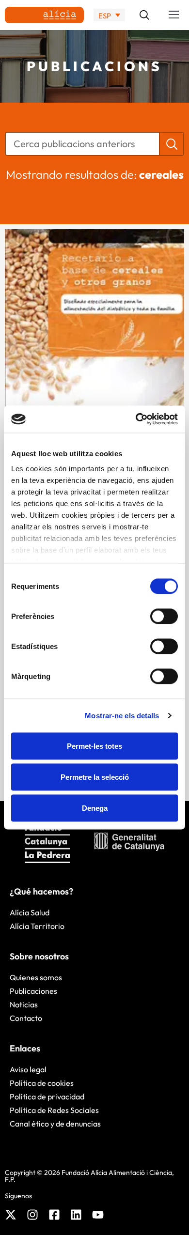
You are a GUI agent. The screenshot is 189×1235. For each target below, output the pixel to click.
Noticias (24, 1004)
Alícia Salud (29, 912)
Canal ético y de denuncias (55, 1123)
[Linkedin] (76, 1214)
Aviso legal (28, 1069)
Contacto (26, 1018)
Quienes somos (36, 977)
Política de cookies (42, 1083)
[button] (174, 15)
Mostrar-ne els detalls (122, 715)
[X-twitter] (10, 1214)
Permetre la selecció (95, 776)
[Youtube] (98, 1214)
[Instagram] (32, 1214)
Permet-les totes (94, 745)
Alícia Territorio (37, 926)
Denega (95, 807)
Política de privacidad (47, 1096)
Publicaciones (33, 991)
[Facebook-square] (54, 1214)
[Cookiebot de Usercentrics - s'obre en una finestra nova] (136, 419)
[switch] (164, 616)
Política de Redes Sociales (54, 1110)
